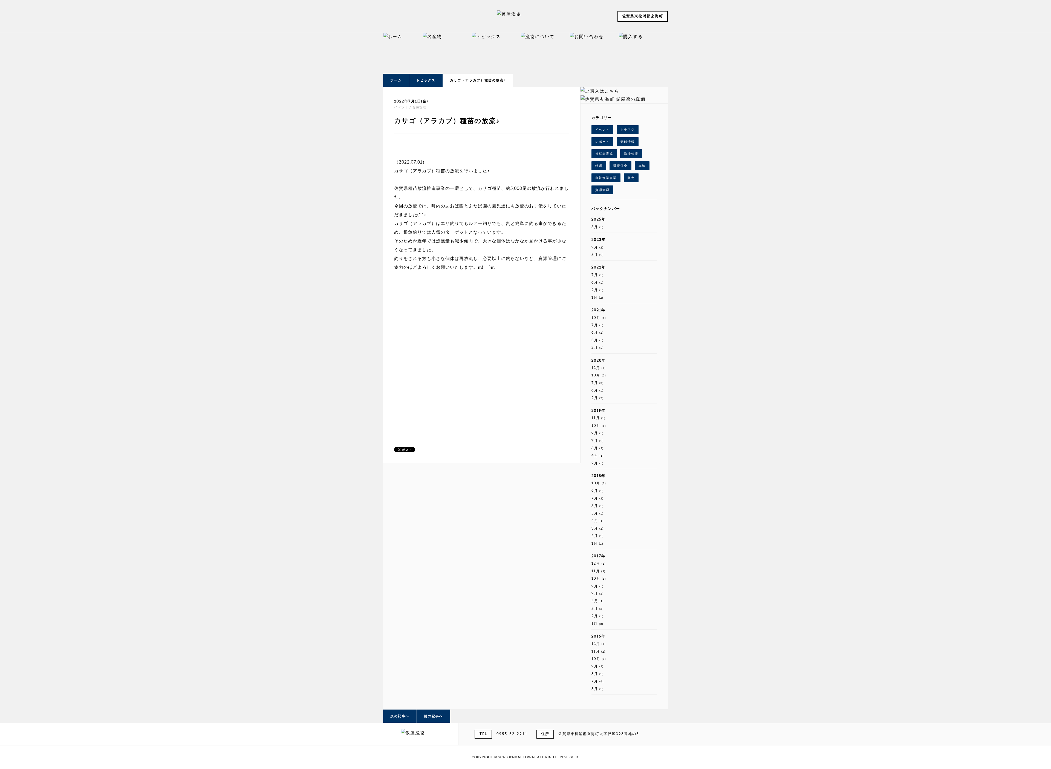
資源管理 (602, 189)
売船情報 (627, 141)
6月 (597, 282)
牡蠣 (598, 165)
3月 (597, 227)
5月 (597, 513)
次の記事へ (399, 716)
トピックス (425, 80)
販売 (631, 177)
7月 (597, 275)
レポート (602, 141)
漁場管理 (631, 153)
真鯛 (642, 165)
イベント (602, 129)
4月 (597, 455)
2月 (597, 290)
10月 (598, 318)
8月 (597, 674)
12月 (598, 368)
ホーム (396, 80)
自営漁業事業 (606, 177)
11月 (598, 418)
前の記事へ (433, 716)
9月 (597, 247)
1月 (597, 297)
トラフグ (627, 129)
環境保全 (620, 165)
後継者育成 (604, 153)
